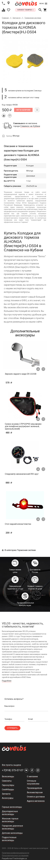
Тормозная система (32, 18)
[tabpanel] (25, 60)
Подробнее (6, 681)
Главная (5, 18)
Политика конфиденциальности (15, 853)
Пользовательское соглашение (15, 856)
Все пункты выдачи (11, 765)
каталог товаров (24, 10)
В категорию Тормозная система (20, 550)
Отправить (12, 728)
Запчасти (17, 18)
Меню (41, 3)
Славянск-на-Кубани (30, 126)
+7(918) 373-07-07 (12, 770)
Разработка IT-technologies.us (14, 858)
